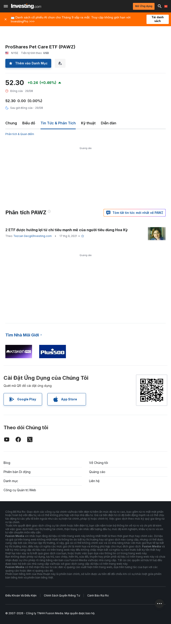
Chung (11, 123)
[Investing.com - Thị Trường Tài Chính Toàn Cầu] (26, 6)
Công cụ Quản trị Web (20, 490)
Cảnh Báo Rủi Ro (98, 595)
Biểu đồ (28, 123)
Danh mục (11, 481)
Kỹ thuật (88, 123)
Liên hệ (94, 481)
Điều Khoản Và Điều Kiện (21, 595)
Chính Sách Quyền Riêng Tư (62, 595)
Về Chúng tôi (98, 463)
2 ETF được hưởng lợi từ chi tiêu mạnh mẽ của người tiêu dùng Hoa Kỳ (66, 230)
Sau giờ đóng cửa (21, 107)
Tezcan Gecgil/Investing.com (32, 236)
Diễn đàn (108, 123)
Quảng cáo (97, 472)
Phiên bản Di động (17, 472)
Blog (7, 463)
